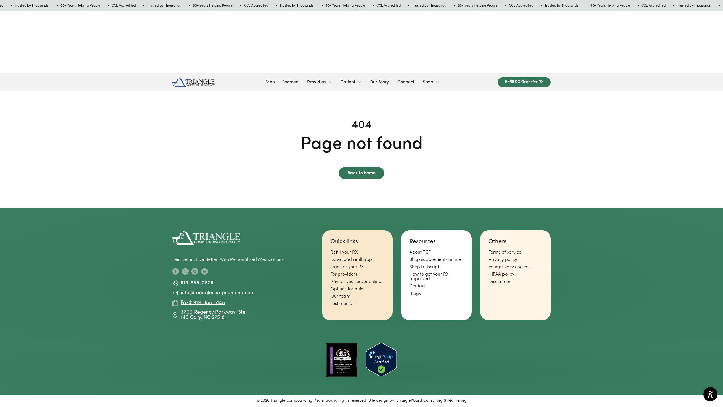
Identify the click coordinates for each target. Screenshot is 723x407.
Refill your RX (344, 252)
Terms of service (505, 252)
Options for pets (346, 289)
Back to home (361, 173)
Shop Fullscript (424, 267)
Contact (418, 286)
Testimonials (343, 304)
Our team (340, 296)
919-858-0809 (197, 283)
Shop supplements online (435, 259)
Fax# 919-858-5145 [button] (203, 303)
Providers (316, 82)
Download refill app (351, 259)
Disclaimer (500, 282)
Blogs (415, 293)
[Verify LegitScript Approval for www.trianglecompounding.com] (381, 360)
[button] (319, 82)
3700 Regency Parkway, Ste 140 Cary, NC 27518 (213, 315)
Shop (428, 82)
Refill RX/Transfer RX (524, 82)
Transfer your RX (347, 267)
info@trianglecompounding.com (215, 293)
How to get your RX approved (429, 276)
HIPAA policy (501, 274)
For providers (343, 274)
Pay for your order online (355, 282)
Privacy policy (503, 259)
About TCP (420, 252)
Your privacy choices (509, 267)
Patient (348, 82)
